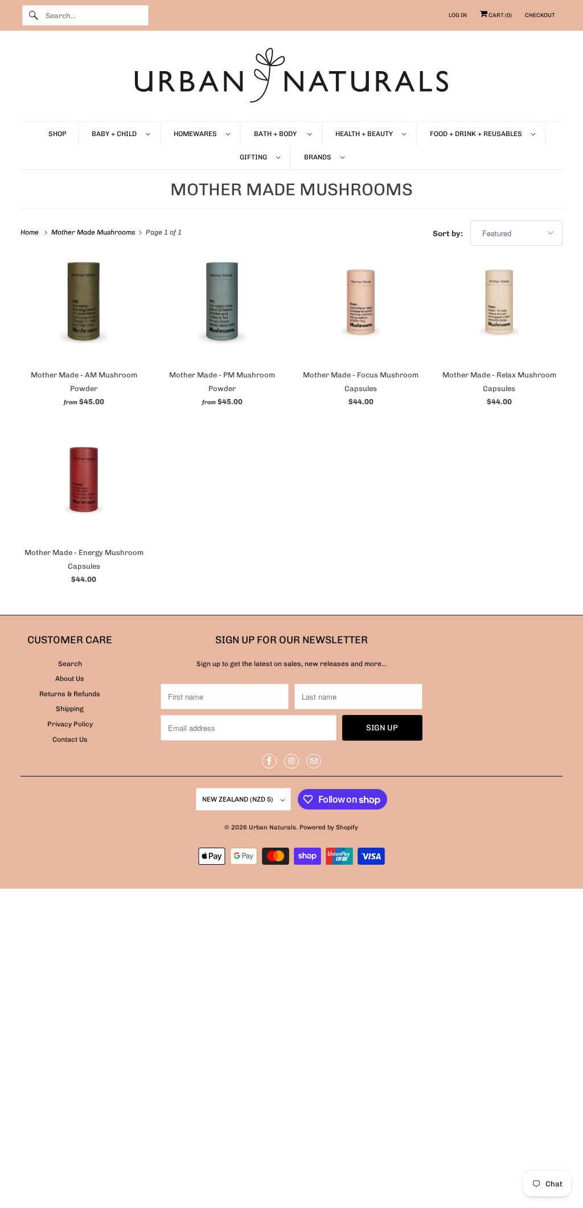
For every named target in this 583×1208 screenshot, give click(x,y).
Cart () (499, 15)
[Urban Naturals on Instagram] (291, 761)
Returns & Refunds (69, 694)
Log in (458, 15)
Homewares (197, 134)
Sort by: (449, 234)
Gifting (255, 157)
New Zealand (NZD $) (238, 799)
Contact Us (70, 739)
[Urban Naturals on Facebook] (269, 761)
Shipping (70, 709)
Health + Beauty (365, 134)
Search (70, 664)
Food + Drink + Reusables (477, 134)
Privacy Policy (70, 724)
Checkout (540, 15)
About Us (69, 679)
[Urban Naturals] (291, 79)
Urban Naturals (272, 827)
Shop (57, 134)
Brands (319, 157)
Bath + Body (278, 134)
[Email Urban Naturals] (313, 761)
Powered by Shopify (328, 827)
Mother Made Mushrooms (291, 189)
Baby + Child (116, 134)
